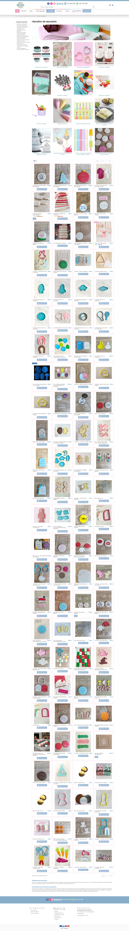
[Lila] (98, 244)
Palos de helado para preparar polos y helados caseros (83, 154)
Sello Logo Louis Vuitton (79, 640)
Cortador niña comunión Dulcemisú (100, 811)
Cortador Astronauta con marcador (39, 300)
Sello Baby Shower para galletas (58, 556)
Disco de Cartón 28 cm (79, 810)
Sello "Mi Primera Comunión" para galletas (80, 244)
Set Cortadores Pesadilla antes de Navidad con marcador (59, 385)
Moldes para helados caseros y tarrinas (104, 124)
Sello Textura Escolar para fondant (39, 470)
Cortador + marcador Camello (81, 441)
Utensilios (83, 95)
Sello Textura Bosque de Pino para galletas (60, 186)
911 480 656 (71, 3)
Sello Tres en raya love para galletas (80, 214)
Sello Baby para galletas (38, 498)
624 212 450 (83, 3)
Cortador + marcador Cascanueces (38, 527)
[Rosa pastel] (42, 216)
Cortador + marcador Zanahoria (58, 868)
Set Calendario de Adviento (59, 243)
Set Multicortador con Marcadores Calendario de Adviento (39, 754)
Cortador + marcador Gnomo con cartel (60, 783)
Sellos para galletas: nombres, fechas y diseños (104, 154)
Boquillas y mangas (62, 95)
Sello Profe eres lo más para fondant (59, 272)
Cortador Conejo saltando (80, 867)
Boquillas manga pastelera (83, 123)
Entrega (56, 911)
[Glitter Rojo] (38, 216)
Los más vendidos (35, 913)
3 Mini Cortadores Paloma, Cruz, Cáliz (101, 697)
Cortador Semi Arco (99, 526)
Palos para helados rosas (38, 839)
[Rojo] (41, 216)
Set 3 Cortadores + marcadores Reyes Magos (59, 641)
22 (109, 161)
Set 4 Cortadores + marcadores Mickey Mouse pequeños (59, 527)
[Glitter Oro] (37, 216)
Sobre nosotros (57, 917)
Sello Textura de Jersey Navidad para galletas (79, 556)
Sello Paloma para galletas (39, 441)
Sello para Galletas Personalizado (99, 754)
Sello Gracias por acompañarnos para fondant (40, 641)
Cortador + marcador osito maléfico (80, 839)
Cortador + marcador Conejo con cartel (39, 272)
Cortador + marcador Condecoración (38, 868)
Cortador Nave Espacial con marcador (80, 300)
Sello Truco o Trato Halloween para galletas (40, 556)
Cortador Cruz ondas (58, 668)
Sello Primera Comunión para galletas (81, 697)
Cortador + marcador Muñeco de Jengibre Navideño (60, 442)
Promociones (34, 910)
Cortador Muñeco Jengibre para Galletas (80, 470)
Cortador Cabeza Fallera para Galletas (40, 414)
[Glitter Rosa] (39, 216)
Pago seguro (57, 916)
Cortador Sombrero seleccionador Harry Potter (101, 669)
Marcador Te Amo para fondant (100, 214)
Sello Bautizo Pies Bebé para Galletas (59, 725)
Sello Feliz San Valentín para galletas (101, 613)
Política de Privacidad (59, 914)
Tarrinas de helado (41, 123)
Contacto (56, 919)
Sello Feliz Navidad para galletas (38, 244)
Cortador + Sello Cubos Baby (80, 271)
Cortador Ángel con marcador (60, 328)
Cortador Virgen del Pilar (59, 810)
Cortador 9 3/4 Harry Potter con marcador (59, 584)
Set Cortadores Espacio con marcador (59, 470)
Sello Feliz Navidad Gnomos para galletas (80, 186)
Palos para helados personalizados (37, 214)
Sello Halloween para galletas (60, 413)
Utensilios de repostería (21, 22)
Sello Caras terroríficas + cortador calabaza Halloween (60, 839)
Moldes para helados (104, 95)
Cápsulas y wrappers (104, 67)
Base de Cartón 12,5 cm (79, 782)
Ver (34, 218)
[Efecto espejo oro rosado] (36, 216)
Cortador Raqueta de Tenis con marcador (101, 328)
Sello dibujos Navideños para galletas (80, 584)
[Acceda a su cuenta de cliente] (110, 5)
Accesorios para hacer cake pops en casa (62, 154)
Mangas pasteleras (62, 123)
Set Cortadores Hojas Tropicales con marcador (59, 356)
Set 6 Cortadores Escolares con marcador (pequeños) (101, 442)
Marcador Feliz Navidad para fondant (60, 697)
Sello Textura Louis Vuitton (39, 782)
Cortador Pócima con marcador (100, 356)
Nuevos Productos (35, 911)
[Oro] (40, 216)
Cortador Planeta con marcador (100, 300)
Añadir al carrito (42, 189)
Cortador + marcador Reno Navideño (80, 499)
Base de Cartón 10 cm (38, 810)
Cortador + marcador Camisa (102, 839)
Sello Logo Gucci (98, 498)
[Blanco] (53, 216)
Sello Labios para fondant (101, 555)
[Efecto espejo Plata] (35, 216)
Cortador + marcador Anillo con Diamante (39, 584)
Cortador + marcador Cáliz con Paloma (101, 584)
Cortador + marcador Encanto (81, 753)
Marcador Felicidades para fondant (39, 613)
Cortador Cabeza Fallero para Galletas (102, 385)
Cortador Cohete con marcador (58, 300)
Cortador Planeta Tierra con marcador (39, 328)
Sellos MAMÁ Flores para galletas (58, 499)
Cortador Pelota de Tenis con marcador (81, 328)
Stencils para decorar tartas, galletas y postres (41, 154)
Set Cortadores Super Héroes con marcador (39, 385)
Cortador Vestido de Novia (101, 271)
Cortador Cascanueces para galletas (101, 470)
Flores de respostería (62, 67)
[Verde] (101, 244)
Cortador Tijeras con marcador (99, 868)
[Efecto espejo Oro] (54, 216)
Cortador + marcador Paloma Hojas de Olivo (40, 669)
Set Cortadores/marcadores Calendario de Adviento (80, 669)
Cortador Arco (36, 725)
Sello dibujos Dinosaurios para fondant (102, 725)
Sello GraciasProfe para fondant (79, 527)
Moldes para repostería (41, 67)
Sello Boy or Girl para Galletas (81, 384)
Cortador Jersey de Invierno (101, 640)
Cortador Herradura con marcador (38, 356)
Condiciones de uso (58, 913)
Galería (59, 3)
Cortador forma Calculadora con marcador (81, 356)
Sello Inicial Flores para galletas (79, 613)
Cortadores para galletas (83, 67)
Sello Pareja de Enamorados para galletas (39, 186)
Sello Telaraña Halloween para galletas (80, 414)
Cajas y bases (41, 95)
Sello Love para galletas (100, 413)
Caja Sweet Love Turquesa (101, 782)
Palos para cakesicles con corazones (59, 214)
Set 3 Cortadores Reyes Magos (81, 725)
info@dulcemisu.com (83, 915)
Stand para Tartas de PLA (100, 243)
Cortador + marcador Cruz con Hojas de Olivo (101, 186)
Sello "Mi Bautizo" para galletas (58, 613)
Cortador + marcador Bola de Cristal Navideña (40, 697)
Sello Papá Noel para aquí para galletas (59, 754)
